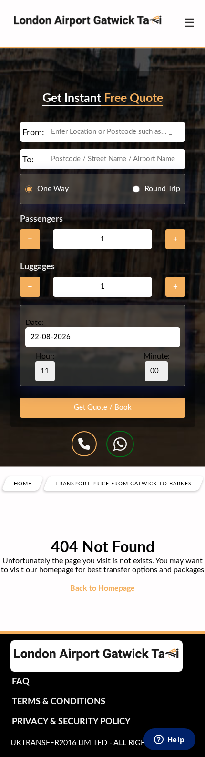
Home (22, 483)
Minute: (157, 356)
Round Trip (162, 188)
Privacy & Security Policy (71, 721)
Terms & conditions (58, 701)
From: (33, 133)
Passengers (41, 219)
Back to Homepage (102, 588)
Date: (34, 322)
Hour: (45, 356)
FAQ (21, 681)
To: (28, 160)
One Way (53, 188)
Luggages (37, 266)
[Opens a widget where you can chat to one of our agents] (169, 740)
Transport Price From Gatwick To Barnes (123, 483)
